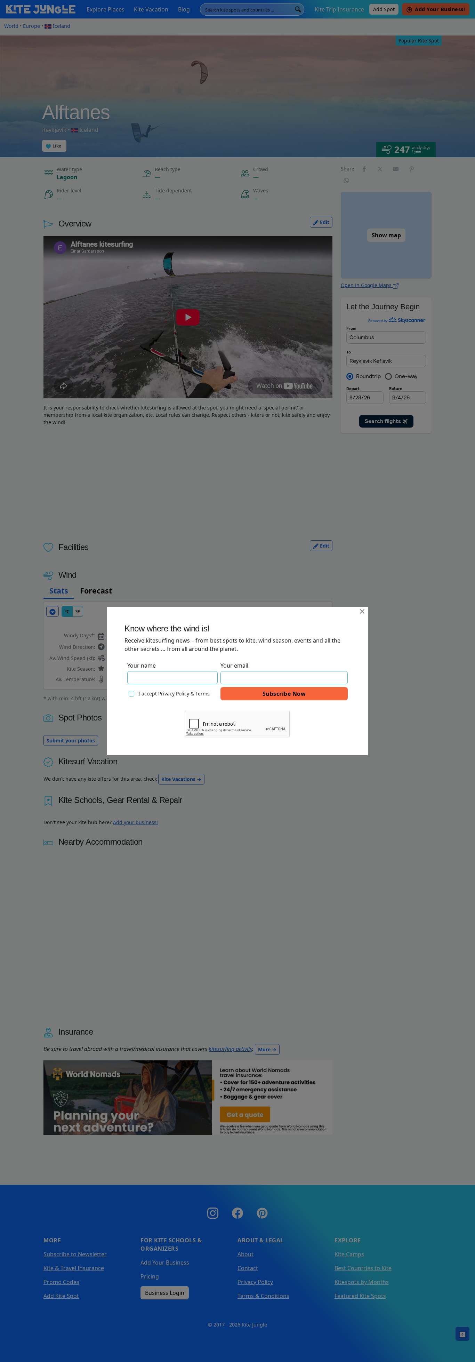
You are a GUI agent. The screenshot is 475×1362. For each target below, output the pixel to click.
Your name (141, 665)
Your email (234, 665)
